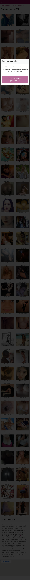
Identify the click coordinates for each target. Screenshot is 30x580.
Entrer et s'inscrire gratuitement (15, 79)
